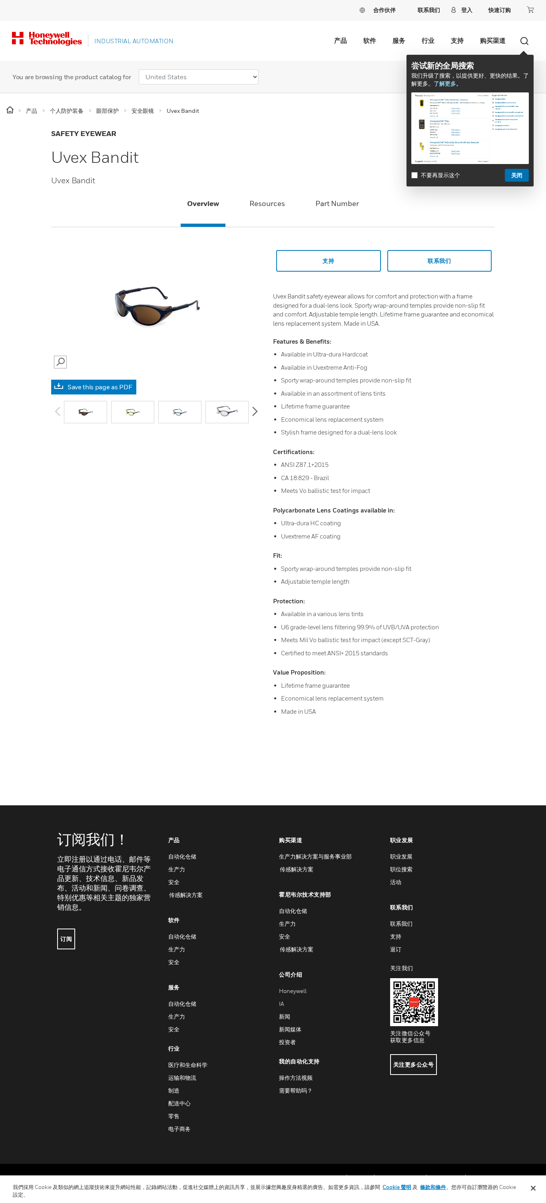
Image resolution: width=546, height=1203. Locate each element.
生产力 (176, 869)
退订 (395, 949)
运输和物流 (182, 1077)
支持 (457, 40)
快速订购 (499, 9)
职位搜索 (401, 869)
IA (281, 1003)
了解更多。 (448, 83)
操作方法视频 (296, 1077)
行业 (428, 40)
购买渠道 (493, 40)
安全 (173, 882)
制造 (173, 1090)
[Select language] (362, 9)
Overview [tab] (203, 203)
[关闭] (533, 1188)
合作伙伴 (384, 9)
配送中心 (179, 1103)
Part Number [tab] (337, 203)
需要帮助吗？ (296, 1090)
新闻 (284, 1016)
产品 (340, 40)
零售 (173, 1116)
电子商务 (179, 1128)
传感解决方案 (185, 894)
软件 (369, 40)
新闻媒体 (290, 1029)
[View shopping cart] (530, 9)
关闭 (516, 175)
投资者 (287, 1042)
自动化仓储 (182, 856)
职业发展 (401, 856)
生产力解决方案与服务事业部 (315, 856)
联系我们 (401, 923)
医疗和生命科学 (187, 1064)
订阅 (66, 938)
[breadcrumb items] (10, 110)
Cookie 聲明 (397, 1187)
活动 (395, 882)
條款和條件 (433, 1187)
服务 (399, 40)
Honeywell (293, 990)
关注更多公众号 (413, 1064)
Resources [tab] (267, 203)
